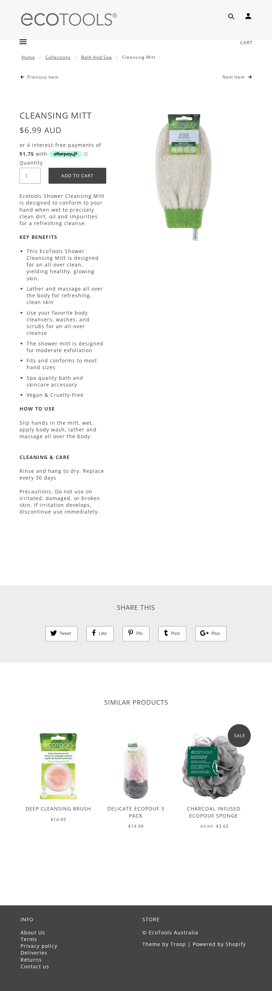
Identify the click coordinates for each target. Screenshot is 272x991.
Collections (58, 57)
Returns (31, 959)
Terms (29, 939)
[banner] (69, 19)
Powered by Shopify (219, 944)
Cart (246, 42)
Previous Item (42, 77)
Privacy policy (39, 946)
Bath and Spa (96, 57)
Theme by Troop (164, 944)
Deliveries (34, 952)
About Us (33, 932)
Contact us (35, 966)
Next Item (234, 77)
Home (28, 57)
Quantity (30, 162)
